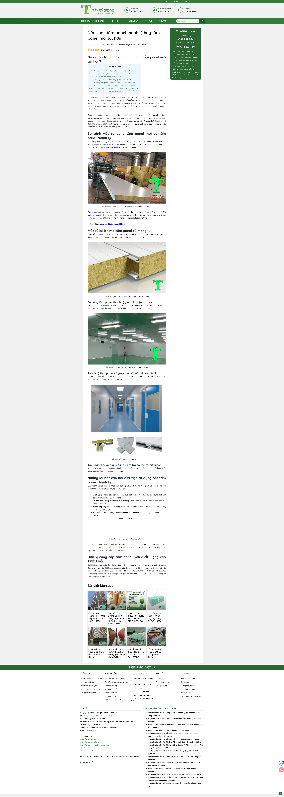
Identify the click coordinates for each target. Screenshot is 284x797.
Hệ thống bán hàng (188, 689)
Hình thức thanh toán (87, 682)
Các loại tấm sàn (111, 693)
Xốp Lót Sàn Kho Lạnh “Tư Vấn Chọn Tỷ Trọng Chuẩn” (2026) (155, 617)
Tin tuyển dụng (161, 686)
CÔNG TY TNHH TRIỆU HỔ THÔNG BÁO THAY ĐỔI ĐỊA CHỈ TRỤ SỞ (136, 617)
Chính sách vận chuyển (88, 686)
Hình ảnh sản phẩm (188, 679)
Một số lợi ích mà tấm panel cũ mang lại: (105, 77)
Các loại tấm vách (111, 696)
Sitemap (165, 1)
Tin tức (148, 21)
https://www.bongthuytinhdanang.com (94, 745)
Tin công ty (160, 679)
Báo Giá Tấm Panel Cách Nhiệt (141, 684)
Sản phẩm (116, 21)
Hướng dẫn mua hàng (88, 693)
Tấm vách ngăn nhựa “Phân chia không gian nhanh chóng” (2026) (116, 653)
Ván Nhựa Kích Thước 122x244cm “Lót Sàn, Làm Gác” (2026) (136, 653)
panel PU (117, 147)
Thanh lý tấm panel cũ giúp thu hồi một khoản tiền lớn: (113, 83)
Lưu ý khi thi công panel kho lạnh (113, 224)
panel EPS (108, 147)
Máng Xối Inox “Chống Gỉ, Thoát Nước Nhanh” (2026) (96, 653)
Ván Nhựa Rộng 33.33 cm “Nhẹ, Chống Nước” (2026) (154, 653)
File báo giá (133, 21)
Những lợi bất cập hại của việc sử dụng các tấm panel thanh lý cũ (114, 88)
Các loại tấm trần (111, 689)
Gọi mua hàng (164, 8)
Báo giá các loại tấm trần (139, 691)
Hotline (134, 8)
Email (187, 8)
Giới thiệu (85, 21)
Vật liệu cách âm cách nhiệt (115, 700)
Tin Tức (175, 1)
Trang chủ (91, 45)
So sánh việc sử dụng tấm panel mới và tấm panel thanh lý (112, 74)
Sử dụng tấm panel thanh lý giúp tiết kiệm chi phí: (111, 80)
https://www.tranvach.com (90, 742)
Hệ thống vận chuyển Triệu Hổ (192, 696)
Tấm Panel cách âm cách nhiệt (116, 682)
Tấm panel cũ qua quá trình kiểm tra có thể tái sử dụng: (114, 85)
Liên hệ (187, 1)
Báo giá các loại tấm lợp (139, 688)
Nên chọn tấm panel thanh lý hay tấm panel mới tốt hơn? (111, 71)
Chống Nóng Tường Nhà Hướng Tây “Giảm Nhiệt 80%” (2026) (96, 617)
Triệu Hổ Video (186, 693)
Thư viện (163, 21)
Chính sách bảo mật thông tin (91, 679)
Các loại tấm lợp (111, 686)
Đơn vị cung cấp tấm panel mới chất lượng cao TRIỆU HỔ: (111, 91)
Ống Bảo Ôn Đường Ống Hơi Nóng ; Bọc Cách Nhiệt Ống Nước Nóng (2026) (116, 618)
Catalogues (185, 682)
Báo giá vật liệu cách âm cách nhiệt (141, 700)
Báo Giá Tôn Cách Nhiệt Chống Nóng (141, 680)
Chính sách (99, 21)
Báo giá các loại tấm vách (140, 695)
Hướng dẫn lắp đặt (188, 686)
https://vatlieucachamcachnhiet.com (93, 748)
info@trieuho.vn (91, 731)
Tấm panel (92, 212)
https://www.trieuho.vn (88, 739)
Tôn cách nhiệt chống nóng (115, 679)
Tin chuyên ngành (162, 682)
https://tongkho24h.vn (88, 751)
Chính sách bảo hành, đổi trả (90, 689)
